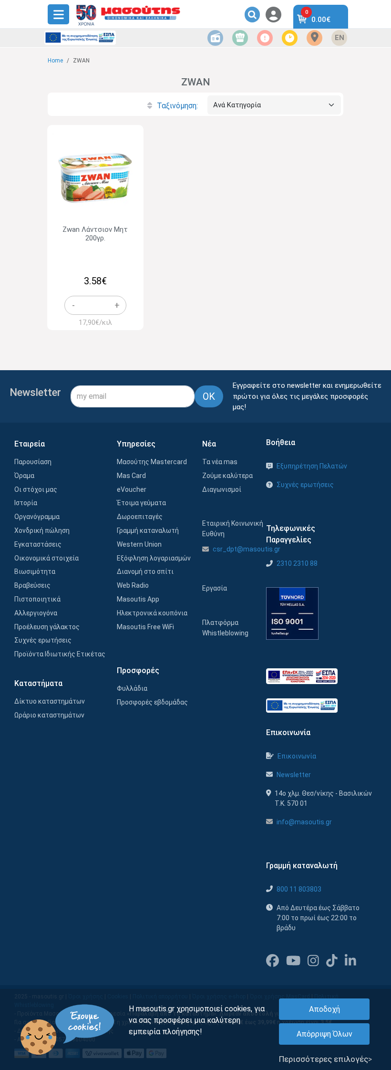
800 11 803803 (299, 889)
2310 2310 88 (297, 563)
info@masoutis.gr (304, 822)
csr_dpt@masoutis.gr (246, 549)
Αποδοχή (324, 1009)
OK (209, 396)
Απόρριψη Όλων (324, 1034)
